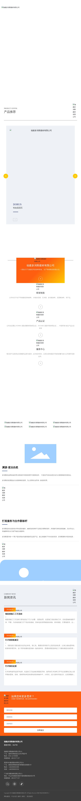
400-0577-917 (15, 778)
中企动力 (14, 796)
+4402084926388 (13, 767)
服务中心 (40, 349)
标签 (23, 796)
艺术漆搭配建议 (11, 640)
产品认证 (40, 321)
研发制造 (40, 293)
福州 (19, 796)
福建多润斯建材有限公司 (40, 265)
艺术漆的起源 (11, 666)
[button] (5, 176)
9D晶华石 (17, 208)
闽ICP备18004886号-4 (43, 793)
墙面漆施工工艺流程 (13, 614)
